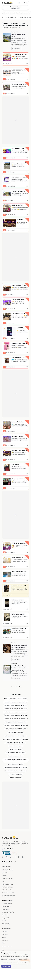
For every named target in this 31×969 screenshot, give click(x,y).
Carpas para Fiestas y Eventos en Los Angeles (15, 739)
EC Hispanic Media (7, 903)
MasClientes (5, 915)
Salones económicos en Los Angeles (15, 752)
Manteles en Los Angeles (15, 746)
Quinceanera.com (6, 906)
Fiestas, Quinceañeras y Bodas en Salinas (15, 728)
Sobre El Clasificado (7, 870)
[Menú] (26, 2)
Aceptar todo (6, 966)
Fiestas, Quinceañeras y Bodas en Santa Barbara (16, 725)
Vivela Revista (5, 923)
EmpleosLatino (5, 909)
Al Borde (4, 920)
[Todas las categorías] (19, 2)
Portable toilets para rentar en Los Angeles (15, 767)
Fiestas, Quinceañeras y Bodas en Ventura (15, 698)
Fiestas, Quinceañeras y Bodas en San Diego (16, 715)
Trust (3, 881)
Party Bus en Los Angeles (15, 774)
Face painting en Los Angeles (15, 732)
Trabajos (4, 875)
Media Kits (4, 872)
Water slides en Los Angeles (15, 764)
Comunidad (5, 931)
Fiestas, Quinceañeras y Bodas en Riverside (15, 708)
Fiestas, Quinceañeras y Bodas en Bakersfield (16, 712)
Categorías (5, 940)
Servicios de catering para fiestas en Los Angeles (15, 760)
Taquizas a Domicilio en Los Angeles (15, 742)
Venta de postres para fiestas (15, 756)
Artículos (4, 937)
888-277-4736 (8, 849)
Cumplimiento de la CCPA (8, 892)
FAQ (3, 950)
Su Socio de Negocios (8, 912)
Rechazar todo (24, 962)
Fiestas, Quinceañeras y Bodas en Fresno (15, 722)
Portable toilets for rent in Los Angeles (15, 771)
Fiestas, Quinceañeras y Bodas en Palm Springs (16, 718)
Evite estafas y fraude (7, 884)
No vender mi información (8, 895)
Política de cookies (7, 890)
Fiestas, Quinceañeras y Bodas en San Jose (15, 705)
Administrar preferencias (9, 962)
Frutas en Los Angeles (15, 777)
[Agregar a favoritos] (27, 64)
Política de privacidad (7, 887)
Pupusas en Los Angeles (15, 749)
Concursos (5, 934)
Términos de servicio (7, 878)
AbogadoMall (5, 918)
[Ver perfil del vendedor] (4, 55)
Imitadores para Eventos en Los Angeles (15, 736)
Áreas (3, 943)
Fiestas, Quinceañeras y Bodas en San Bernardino (16, 702)
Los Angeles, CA (11, 17)
